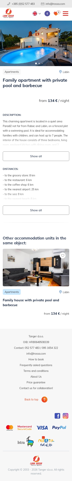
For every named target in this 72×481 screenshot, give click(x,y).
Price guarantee (36, 382)
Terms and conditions (36, 371)
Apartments (12, 72)
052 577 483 (32, 348)
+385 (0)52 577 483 (23, 4)
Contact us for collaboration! (36, 388)
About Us (36, 376)
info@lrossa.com (55, 4)
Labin (66, 72)
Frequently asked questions (36, 365)
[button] (36, 63)
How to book (36, 359)
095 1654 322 (50, 348)
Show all (36, 156)
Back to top (31, 399)
